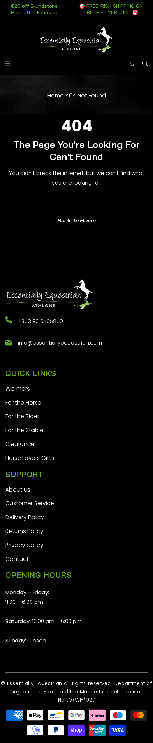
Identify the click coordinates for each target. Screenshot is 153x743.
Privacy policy (24, 545)
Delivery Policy (24, 517)
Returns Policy (24, 531)
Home (55, 95)
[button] (8, 63)
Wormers (17, 389)
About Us (17, 490)
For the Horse (23, 402)
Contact (17, 559)
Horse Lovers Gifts (29, 458)
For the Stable (24, 430)
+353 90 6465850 (40, 321)
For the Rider (22, 416)
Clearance (20, 444)
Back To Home (76, 220)
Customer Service (29, 503)
